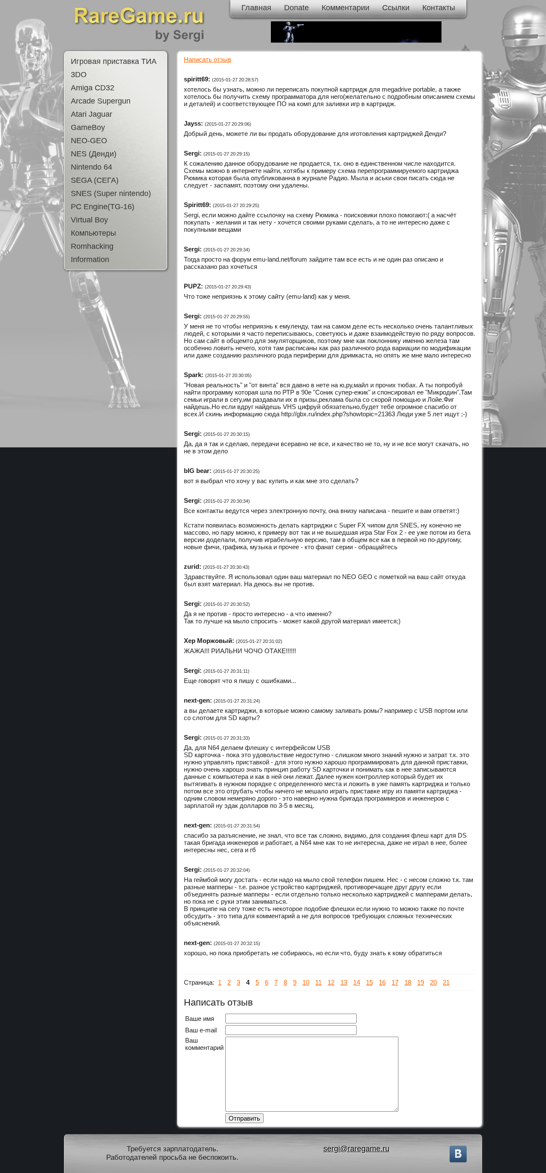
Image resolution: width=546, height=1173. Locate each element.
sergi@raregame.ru (356, 1148)
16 (382, 982)
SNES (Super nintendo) (111, 193)
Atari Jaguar (91, 114)
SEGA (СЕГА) (95, 180)
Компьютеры (93, 233)
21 (446, 982)
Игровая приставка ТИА (114, 61)
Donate (296, 7)
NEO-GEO (89, 140)
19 (420, 982)
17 (395, 982)
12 (331, 982)
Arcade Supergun (101, 101)
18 (407, 982)
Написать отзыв (207, 59)
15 (369, 982)
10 (305, 982)
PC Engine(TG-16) (102, 206)
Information (90, 259)
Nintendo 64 (91, 167)
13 (343, 982)
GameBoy (88, 127)
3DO (79, 74)
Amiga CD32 (92, 88)
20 (433, 982)
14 (356, 982)
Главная (256, 7)
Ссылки (396, 7)
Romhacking (92, 246)
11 (318, 982)
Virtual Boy (89, 220)
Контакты (438, 7)
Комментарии (345, 7)
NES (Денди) (93, 154)
